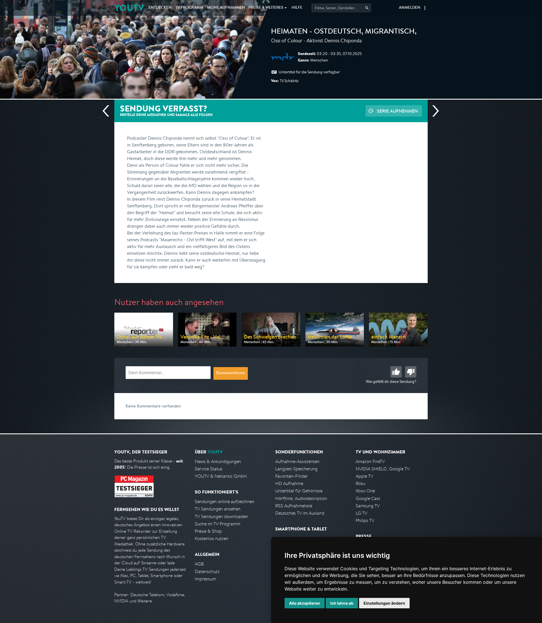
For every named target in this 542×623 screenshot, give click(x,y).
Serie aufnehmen (397, 111)
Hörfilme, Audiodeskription (301, 498)
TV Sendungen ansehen (218, 509)
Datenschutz (207, 571)
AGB (199, 564)
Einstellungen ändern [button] (384, 603)
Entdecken (160, 8)
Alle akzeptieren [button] (304, 603)
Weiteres (265, 8)
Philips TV (365, 520)
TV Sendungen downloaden (221, 516)
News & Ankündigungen (218, 461)
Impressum (205, 579)
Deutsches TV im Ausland (299, 513)
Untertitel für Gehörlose (298, 491)
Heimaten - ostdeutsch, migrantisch (343, 32)
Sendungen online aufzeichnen (224, 501)
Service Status (208, 469)
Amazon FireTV (370, 461)
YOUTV (129, 7)
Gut (396, 372)
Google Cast (368, 498)
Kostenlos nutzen (211, 538)
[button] (425, 8)
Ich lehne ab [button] (341, 603)
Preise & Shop (208, 531)
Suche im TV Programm (217, 524)
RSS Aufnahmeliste (293, 506)
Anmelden (409, 8)
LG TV (361, 513)
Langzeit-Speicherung (296, 469)
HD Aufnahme (289, 483)
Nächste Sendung (433, 111)
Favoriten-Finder (291, 476)
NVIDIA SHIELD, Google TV (383, 469)
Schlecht (410, 372)
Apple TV (364, 476)
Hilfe (297, 8)
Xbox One (365, 491)
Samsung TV (368, 506)
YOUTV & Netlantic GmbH (221, 476)
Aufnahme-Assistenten (297, 461)
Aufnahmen (226, 8)
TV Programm (189, 8)
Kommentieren (230, 373)
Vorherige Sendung (108, 111)
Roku (360, 483)
